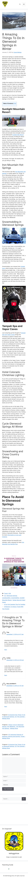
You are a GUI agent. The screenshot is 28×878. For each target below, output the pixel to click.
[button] (20, 4)
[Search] (24, 799)
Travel (6, 593)
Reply (5, 649)
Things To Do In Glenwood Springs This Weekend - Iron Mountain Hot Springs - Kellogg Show (13, 726)
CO (5, 595)
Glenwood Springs (12, 595)
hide (15, 103)
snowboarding (6, 598)
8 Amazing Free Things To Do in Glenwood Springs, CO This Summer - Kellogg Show (13, 716)
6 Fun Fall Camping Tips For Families (14, 604)
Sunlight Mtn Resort (18, 134)
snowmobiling (15, 598)
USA (9, 593)
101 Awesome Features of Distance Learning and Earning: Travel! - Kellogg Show (13, 736)
